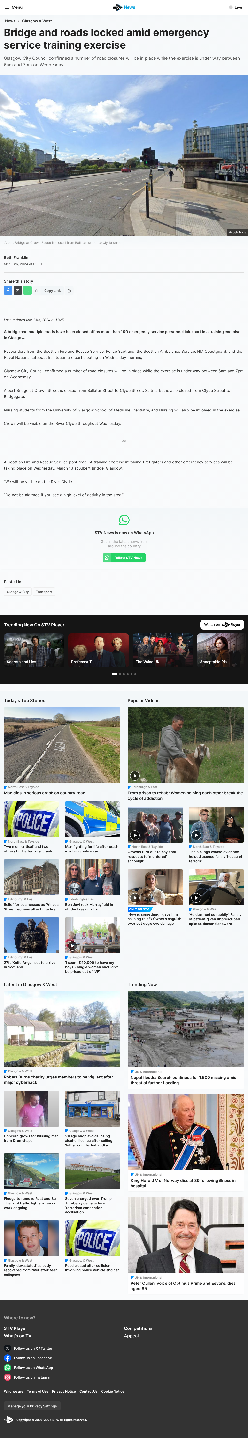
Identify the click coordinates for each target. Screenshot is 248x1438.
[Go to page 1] (114, 674)
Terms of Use (37, 1391)
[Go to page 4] (128, 674)
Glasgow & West (37, 21)
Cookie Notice (112, 1391)
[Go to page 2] (120, 674)
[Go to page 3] (124, 674)
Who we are (13, 1391)
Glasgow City (18, 592)
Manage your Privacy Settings (32, 1406)
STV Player (15, 1328)
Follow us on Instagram (33, 1377)
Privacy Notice (64, 1391)
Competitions (138, 1328)
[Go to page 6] (135, 674)
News (10, 21)
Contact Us (88, 1391)
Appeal (131, 1335)
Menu (17, 7)
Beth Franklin (16, 257)
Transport (44, 592)
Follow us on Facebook (33, 1358)
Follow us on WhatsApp (33, 1367)
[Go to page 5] (131, 674)
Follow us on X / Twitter (33, 1348)
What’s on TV (17, 1335)
